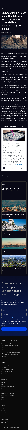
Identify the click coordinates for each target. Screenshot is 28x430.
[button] (3, 189)
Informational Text (10, 318)
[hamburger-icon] (25, 3)
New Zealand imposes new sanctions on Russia (14, 251)
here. (21, 126)
